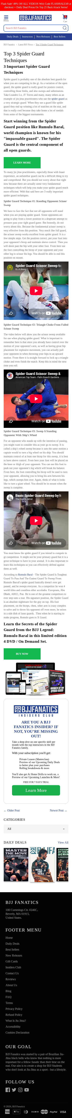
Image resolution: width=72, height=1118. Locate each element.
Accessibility (13, 1026)
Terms (9, 1002)
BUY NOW (22, 654)
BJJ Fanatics (9, 44)
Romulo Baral (25, 574)
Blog (8, 991)
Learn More (36, 790)
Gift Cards (12, 961)
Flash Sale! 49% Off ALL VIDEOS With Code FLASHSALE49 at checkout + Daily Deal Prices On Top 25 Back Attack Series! (36, 5)
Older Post (13, 810)
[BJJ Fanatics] (35, 18)
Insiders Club (13, 967)
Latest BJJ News (25, 44)
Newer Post (57, 810)
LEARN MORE (22, 162)
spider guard (58, 98)
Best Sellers (59, 36)
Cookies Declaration (17, 1032)
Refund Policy (14, 1014)
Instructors (27, 36)
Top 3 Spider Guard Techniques (50, 44)
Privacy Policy (14, 1008)
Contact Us (12, 973)
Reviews (11, 979)
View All (63, 842)
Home (9, 937)
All (9, 828)
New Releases (43, 36)
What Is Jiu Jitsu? (16, 1020)
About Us (11, 985)
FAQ (8, 997)
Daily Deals (12, 36)
